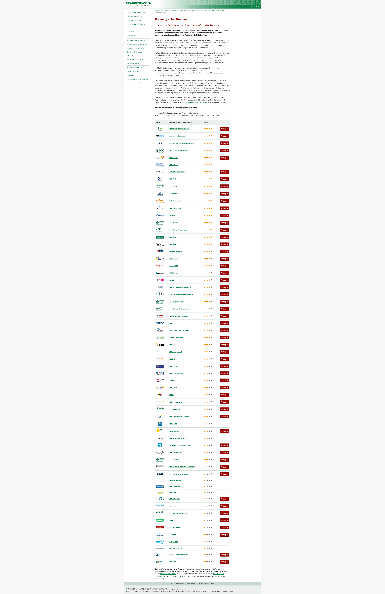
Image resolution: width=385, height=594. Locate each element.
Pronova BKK (173, 259)
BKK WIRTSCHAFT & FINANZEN (180, 287)
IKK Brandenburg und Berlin (179, 330)
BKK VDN (172, 179)
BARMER (172, 520)
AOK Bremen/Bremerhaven (178, 513)
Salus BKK (172, 506)
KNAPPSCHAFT (174, 527)
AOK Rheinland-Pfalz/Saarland (179, 309)
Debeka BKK (173, 542)
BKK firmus (173, 387)
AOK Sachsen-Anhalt (176, 302)
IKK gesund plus (175, 208)
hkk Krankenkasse (175, 251)
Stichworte (249, 7)
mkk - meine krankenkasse (178, 150)
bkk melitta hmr (174, 431)
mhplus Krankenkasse (177, 136)
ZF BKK (171, 280)
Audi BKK (172, 380)
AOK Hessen (173, 186)
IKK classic (173, 244)
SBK (170, 323)
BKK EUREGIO (174, 366)
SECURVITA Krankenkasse (178, 316)
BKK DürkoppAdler (175, 402)
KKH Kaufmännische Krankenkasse (181, 143)
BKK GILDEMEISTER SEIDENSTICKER (182, 467)
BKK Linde (172, 492)
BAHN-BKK (173, 359)
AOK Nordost (173, 460)
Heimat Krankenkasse (176, 337)
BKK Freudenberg (175, 486)
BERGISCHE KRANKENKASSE (179, 129)
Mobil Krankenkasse (176, 373)
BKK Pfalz (172, 562)
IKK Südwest (173, 273)
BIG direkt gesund (175, 352)
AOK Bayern (173, 222)
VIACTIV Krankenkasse (177, 172)
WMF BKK (172, 534)
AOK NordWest (174, 409)
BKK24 (171, 395)
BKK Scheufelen (174, 499)
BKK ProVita (173, 158)
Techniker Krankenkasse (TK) (179, 445)
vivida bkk (172, 215)
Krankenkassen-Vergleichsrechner (197, 102)
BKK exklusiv (173, 165)
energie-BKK (173, 266)
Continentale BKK (175, 193)
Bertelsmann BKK (175, 480)
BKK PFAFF (173, 424)
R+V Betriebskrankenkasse (178, 474)
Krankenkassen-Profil (168, 574)
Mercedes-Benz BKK (176, 548)
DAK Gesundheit (175, 201)
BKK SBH (172, 345)
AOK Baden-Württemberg (178, 230)
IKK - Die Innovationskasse (178, 554)
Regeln (184, 576)
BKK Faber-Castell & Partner (179, 416)
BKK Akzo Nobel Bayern (177, 438)
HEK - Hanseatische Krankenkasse (181, 294)
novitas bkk (173, 237)
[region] (192, 342)
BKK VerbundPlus (175, 452)
